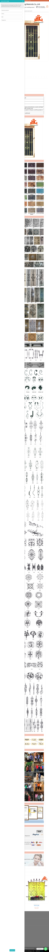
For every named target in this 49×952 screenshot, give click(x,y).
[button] (12, 1)
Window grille (36, 905)
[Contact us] (45, 949)
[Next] (48, 893)
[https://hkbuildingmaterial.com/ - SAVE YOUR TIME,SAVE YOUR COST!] (25, 5)
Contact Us (12, 950)
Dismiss (41, 950)
